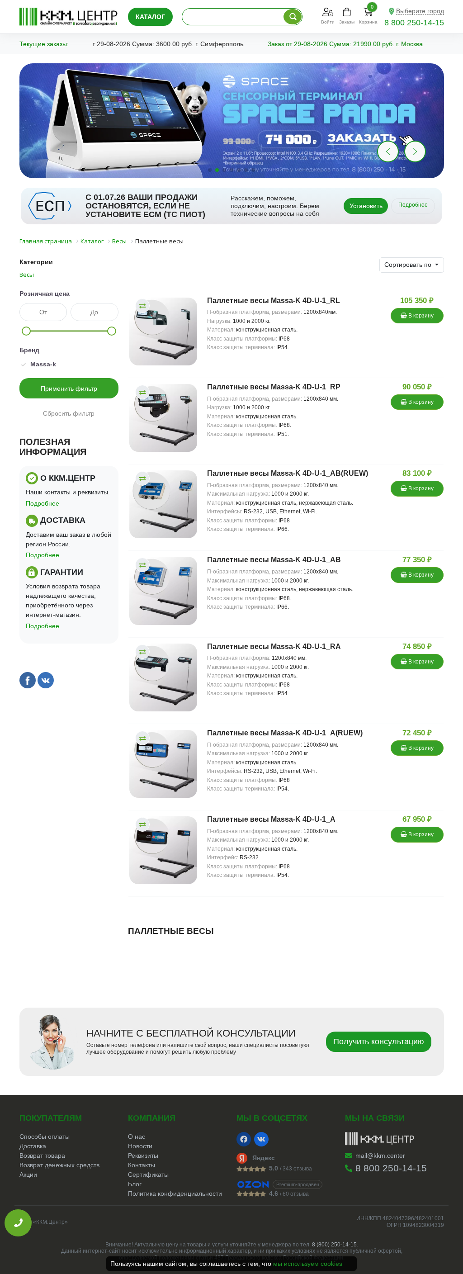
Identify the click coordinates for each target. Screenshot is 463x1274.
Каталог (150, 16)
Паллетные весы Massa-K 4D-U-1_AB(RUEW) (287, 473)
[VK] (261, 1139)
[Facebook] (243, 1139)
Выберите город (420, 10)
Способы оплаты (44, 1136)
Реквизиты (143, 1155)
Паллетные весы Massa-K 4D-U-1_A (271, 819)
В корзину (420, 316)
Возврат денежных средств (59, 1165)
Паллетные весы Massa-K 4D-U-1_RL (273, 300)
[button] (415, 151)
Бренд (29, 350)
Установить (366, 205)
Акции (28, 1174)
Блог (135, 1184)
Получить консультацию (378, 1041)
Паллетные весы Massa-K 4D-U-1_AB (274, 560)
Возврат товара (42, 1155)
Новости (140, 1146)
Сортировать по (408, 264)
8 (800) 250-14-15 (334, 1244)
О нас (136, 1136)
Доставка (32, 1146)
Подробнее (413, 205)
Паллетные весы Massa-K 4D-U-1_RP (273, 387)
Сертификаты (148, 1174)
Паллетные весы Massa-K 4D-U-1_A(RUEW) (285, 733)
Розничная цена (44, 293)
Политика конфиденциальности (175, 1193)
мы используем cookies (307, 1263)
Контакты (141, 1165)
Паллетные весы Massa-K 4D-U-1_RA (274, 646)
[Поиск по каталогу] (292, 16)
